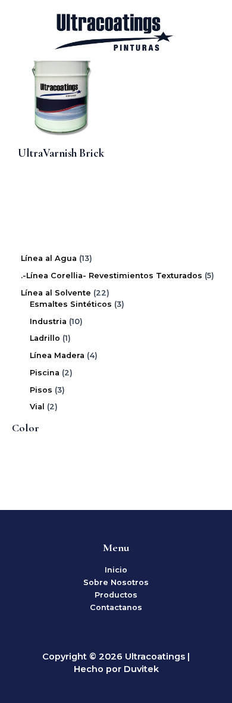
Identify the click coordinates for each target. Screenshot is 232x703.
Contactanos (116, 607)
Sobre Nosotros (116, 582)
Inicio (116, 569)
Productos (116, 594)
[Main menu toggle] (208, 30)
